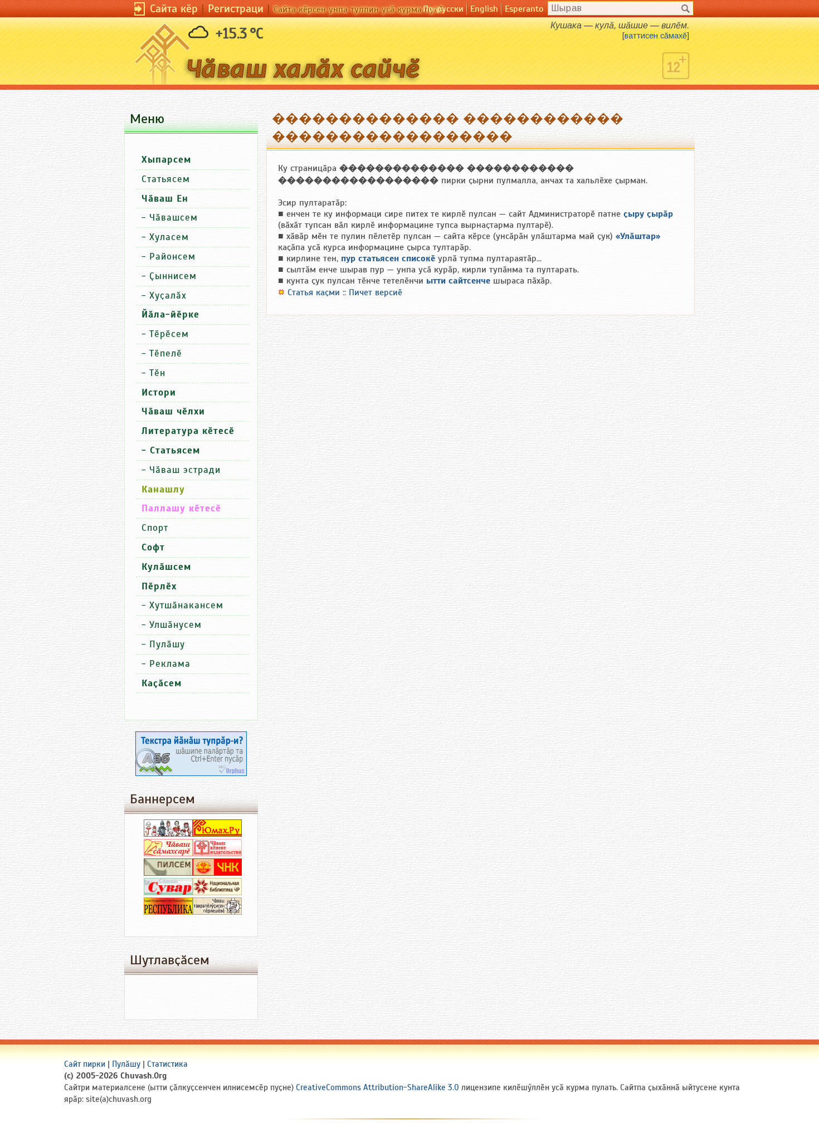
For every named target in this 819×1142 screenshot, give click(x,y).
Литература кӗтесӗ (188, 431)
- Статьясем (171, 450)
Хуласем (169, 237)
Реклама (170, 664)
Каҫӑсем (162, 683)
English (484, 8)
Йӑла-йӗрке (170, 314)
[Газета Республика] (168, 912)
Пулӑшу (167, 644)
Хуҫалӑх (168, 295)
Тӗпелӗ (165, 353)
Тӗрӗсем (169, 334)
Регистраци (236, 9)
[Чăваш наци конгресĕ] (217, 873)
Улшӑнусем (175, 625)
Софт (153, 547)
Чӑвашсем (173, 217)
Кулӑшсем (166, 567)
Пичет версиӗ (375, 292)
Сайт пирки (84, 1064)
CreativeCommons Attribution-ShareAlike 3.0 (377, 1087)
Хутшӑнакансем (186, 605)
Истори (159, 392)
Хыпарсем (166, 159)
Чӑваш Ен (165, 198)
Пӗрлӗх (159, 586)
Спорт (155, 528)
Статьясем (166, 179)
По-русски (443, 8)
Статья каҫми (313, 292)
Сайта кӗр (174, 9)
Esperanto (524, 8)
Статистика (167, 1064)
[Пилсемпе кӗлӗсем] (168, 873)
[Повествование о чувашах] (168, 834)
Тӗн (157, 373)
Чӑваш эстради (185, 470)
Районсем (172, 256)
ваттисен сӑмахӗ (656, 35)
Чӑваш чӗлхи (173, 411)
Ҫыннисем (173, 276)
